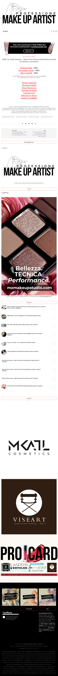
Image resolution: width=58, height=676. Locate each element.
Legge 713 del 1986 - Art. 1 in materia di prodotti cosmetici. (21, 342)
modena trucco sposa (46, 116)
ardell (44, 614)
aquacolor (41, 614)
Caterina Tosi (29, 93)
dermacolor (47, 622)
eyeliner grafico (45, 628)
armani (40, 616)
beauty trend (49, 616)
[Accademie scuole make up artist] (47, 605)
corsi (50, 620)
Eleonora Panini (29, 85)
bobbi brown (51, 617)
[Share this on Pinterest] (29, 123)
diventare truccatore (48, 626)
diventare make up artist (47, 624)
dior (40, 624)
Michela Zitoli (26, 68)
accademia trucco (45, 613)
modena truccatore (21, 116)
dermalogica (52, 622)
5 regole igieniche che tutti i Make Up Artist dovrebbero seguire (22, 351)
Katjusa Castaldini (29, 98)
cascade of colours (44, 620)
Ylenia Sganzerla (29, 82)
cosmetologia (42, 622)
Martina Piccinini (29, 90)
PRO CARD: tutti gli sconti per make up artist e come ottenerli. (22, 324)
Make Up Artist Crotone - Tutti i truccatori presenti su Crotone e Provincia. (20, 378)
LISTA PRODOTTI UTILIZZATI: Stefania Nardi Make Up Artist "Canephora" (25, 386)
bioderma (46, 617)
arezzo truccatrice (50, 614)
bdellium (44, 616)
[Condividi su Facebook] (22, 123)
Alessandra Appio (26, 70)
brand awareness (47, 619)
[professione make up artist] (29, 605)
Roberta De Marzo (29, 95)
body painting (41, 619)
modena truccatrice (34, 116)
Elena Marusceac (29, 87)
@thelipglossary (33, 648)
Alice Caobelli (26, 73)
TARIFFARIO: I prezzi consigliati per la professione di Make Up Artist (24, 315)
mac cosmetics (44, 630)
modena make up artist (29, 56)
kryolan (51, 628)
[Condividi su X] (26, 123)
